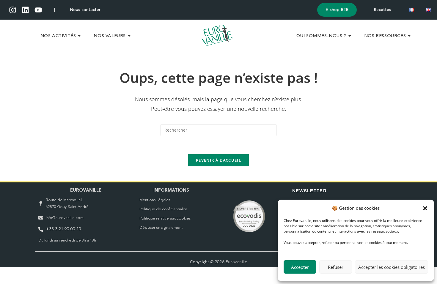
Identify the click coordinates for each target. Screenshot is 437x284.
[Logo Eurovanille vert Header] (217, 35)
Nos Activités (58, 36)
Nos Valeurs (110, 36)
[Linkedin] (25, 10)
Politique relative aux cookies (165, 218)
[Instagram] (12, 10)
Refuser (335, 267)
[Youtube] (38, 10)
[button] (425, 208)
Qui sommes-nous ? (321, 36)
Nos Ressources (385, 36)
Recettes (382, 10)
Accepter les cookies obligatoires (391, 267)
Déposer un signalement (161, 228)
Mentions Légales (154, 200)
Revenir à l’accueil (218, 160)
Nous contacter (85, 10)
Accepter (300, 267)
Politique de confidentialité (163, 209)
